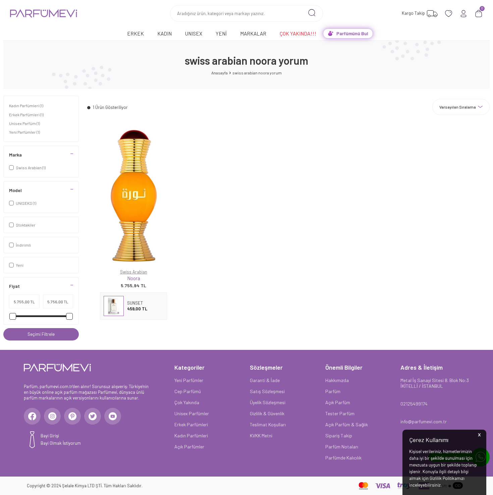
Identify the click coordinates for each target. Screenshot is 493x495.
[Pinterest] (72, 416)
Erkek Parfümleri (26, 114)
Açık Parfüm (337, 402)
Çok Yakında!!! (298, 33)
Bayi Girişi (50, 435)
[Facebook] (32, 416)
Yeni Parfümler (24, 132)
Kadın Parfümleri (26, 105)
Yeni (221, 33)
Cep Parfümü (187, 391)
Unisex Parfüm (24, 123)
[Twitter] (92, 416)
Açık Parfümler (189, 446)
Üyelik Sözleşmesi (267, 402)
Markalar (253, 33)
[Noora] (133, 195)
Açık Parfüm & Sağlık (346, 424)
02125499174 (414, 404)
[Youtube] (112, 416)
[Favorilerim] (448, 13)
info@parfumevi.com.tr (423, 421)
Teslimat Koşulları (268, 424)
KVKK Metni (261, 435)
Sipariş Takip (338, 435)
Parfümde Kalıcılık (343, 457)
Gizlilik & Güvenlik (267, 413)
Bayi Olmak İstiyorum (61, 443)
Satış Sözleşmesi (267, 391)
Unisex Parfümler (191, 413)
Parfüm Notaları (341, 446)
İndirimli (23, 245)
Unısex (193, 33)
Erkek (135, 33)
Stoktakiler (26, 225)
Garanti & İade (265, 380)
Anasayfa (219, 72)
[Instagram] (52, 416)
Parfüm (332, 391)
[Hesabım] (463, 13)
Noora (133, 278)
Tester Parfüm (339, 413)
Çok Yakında (186, 402)
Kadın (164, 33)
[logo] (43, 13)
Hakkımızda (337, 380)
